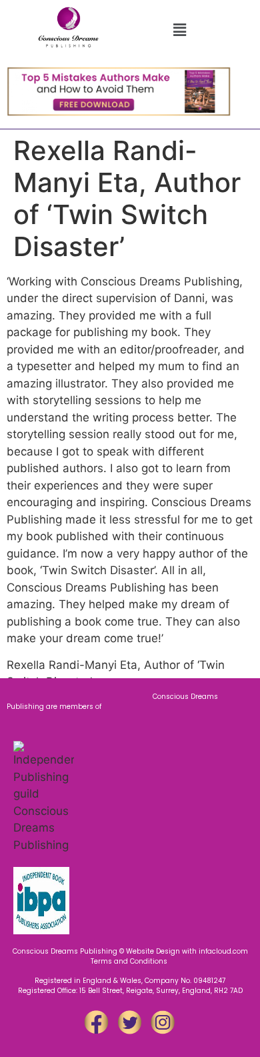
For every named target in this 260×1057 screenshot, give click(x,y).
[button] (179, 29)
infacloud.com (223, 951)
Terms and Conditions (130, 961)
